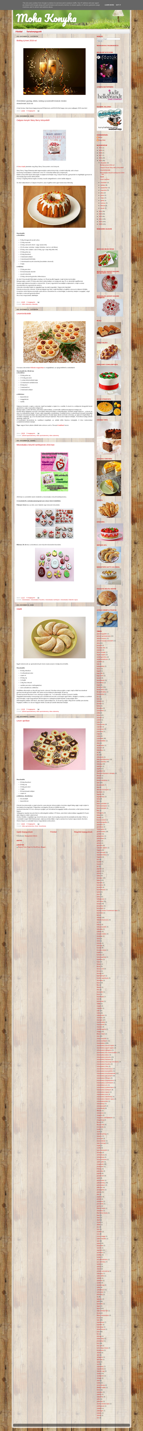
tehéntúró (100, 1294)
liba (98, 985)
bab (98, 664)
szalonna (99, 1280)
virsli (98, 1380)
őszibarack (100, 1166)
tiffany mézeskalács (103, 1315)
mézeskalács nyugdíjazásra (105, 1080)
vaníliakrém (100, 1376)
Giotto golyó (100, 829)
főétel (98, 815)
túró (98, 1343)
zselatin (99, 1413)
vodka (98, 1383)
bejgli (98, 685)
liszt (98, 999)
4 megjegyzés (31, 824)
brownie (99, 703)
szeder (99, 1282)
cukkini (99, 720)
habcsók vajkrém (102, 847)
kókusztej (100, 929)
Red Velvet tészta (102, 1213)
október (103, 185)
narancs (99, 1136)
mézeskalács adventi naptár (105, 1045)
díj (97, 752)
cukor (98, 722)
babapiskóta (100, 666)
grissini (99, 843)
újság (98, 1362)
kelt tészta (100, 901)
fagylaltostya (100, 796)
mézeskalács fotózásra (104, 1059)
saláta (98, 1243)
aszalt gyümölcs (102, 657)
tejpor (98, 1306)
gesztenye (100, 827)
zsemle (99, 1415)
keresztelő (100, 908)
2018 (100, 153)
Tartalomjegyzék (34, 32)
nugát (98, 1145)
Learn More (109, 5)
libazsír (99, 987)
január (102, 208)
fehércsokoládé (101, 808)
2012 (100, 216)
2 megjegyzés (31, 302)
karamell (99, 887)
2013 (100, 214)
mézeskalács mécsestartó (105, 1075)
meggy (99, 1031)
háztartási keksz (102, 854)
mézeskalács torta (102, 1094)
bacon (99, 668)
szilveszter (100, 1292)
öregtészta (100, 1164)
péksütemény (101, 1182)
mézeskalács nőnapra (103, 1078)
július (102, 193)
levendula (100, 980)
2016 (100, 158)
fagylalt (99, 794)
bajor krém (100, 675)
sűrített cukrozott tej (103, 1271)
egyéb (99, 768)
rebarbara (100, 1210)
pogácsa (99, 1196)
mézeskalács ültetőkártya (104, 1096)
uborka (99, 1352)
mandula (99, 1017)
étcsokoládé (100, 785)
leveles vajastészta (102, 978)
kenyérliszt (100, 906)
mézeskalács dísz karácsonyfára (107, 1052)
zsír (98, 1417)
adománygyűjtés (102, 633)
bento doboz (100, 689)
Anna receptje (101, 652)
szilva (98, 1287)
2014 (100, 211)
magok (99, 1006)
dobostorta (100, 757)
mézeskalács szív (102, 1085)
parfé (98, 1178)
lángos (99, 964)
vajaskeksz (100, 1366)
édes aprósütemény (42, 435)
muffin (99, 1129)
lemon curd (100, 968)
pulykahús (100, 1201)
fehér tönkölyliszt (102, 806)
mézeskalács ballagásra (104, 1050)
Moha (100, 137)
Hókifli (19, 609)
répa (98, 1215)
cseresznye (100, 729)
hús (98, 859)
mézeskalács (26, 599)
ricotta (99, 1222)
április (102, 200)
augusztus (103, 190)
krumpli (99, 947)
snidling (99, 1255)
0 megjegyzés (31, 111)
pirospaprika (100, 1189)
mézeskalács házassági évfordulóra (108, 1061)
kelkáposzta (100, 899)
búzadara (100, 708)
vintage (99, 1378)
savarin (99, 1248)
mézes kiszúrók (101, 1038)
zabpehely (100, 1396)
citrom (99, 715)
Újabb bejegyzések (25, 832)
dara (98, 743)
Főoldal (19, 32)
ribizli (98, 1220)
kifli (98, 915)
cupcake (99, 727)
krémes (99, 943)
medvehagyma (101, 1029)
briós (98, 699)
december (103, 163)
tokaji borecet (101, 1329)
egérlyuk (99, 766)
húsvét (99, 864)
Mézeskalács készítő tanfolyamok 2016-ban (35, 445)
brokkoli (99, 701)
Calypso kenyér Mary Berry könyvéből (33, 120)
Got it (118, 5)
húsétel (99, 861)
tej (97, 1296)
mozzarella (100, 1127)
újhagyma (100, 1357)
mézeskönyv (100, 1103)
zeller (98, 1399)
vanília (99, 1373)
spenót (99, 1266)
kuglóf (98, 952)
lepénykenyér (101, 975)
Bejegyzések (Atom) (31, 836)
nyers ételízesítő (102, 1150)
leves (98, 982)
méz (98, 1036)
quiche (99, 1206)
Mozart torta (100, 1124)
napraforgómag (101, 1134)
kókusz (99, 924)
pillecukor (100, 1187)
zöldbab (99, 1408)
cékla (98, 713)
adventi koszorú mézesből (105, 640)
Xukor (98, 1390)
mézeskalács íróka (102, 1066)
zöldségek (100, 1410)
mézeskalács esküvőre (104, 1057)
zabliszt (99, 1394)
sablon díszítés (101, 1238)
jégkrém (99, 868)
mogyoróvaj (100, 1120)
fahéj (98, 799)
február (102, 205)
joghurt (99, 871)
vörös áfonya (101, 1385)
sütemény (100, 1273)
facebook (99, 792)
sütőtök (99, 1278)
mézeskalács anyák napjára (105, 1048)
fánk (98, 801)
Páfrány (99, 1169)
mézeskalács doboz (103, 1055)
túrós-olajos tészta (102, 1348)
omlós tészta (101, 1155)
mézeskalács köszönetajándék (106, 1073)
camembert (100, 710)
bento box (100, 687)
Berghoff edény (101, 692)
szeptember (104, 187)
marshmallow (101, 1022)
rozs (98, 1229)
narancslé (100, 1138)
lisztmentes (100, 1001)
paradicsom (100, 1175)
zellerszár (100, 1401)
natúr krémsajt (101, 1143)
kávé (98, 894)
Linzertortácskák (24, 313)
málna (99, 1013)
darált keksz (100, 745)
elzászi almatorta (102, 780)
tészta (98, 1313)
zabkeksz (100, 1392)
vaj (98, 1364)
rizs (98, 1227)
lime (98, 989)
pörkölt (99, 1199)
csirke (98, 736)
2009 (100, 224)
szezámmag (100, 1285)
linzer (36, 826)
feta (98, 810)
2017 (100, 155)
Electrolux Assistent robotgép (106, 773)
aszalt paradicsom (102, 659)
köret (98, 938)
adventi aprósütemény (29, 435)
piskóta (99, 1192)
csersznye (100, 731)
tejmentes (100, 1303)
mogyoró (99, 1115)
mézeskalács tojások (103, 1092)
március (103, 203)
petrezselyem (101, 1185)
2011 (100, 219)
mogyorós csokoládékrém (105, 1117)
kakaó (98, 875)
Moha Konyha (46, 17)
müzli (98, 1131)
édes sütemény (26, 304)
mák (98, 1010)
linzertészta (42, 826)
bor (98, 696)
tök (98, 1334)
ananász (99, 650)
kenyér (99, 903)
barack (99, 678)
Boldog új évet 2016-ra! (27, 40)
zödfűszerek (100, 1406)
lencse (99, 971)
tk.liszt (99, 1317)
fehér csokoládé (102, 803)
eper (98, 782)
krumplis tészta (101, 950)
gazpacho (100, 824)
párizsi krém (100, 1180)
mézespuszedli (101, 1106)
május (102, 198)
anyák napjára (101, 654)
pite (98, 1194)
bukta (98, 706)
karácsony (100, 885)
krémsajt (99, 945)
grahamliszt (100, 838)
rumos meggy (101, 1236)
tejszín (99, 1308)
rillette (98, 1224)
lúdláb (98, 1003)
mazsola (99, 1027)
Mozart (99, 1122)
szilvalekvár (100, 1289)
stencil (99, 1269)
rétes (98, 1217)
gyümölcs (100, 845)
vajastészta (100, 1369)
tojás (98, 1320)
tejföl (98, 1301)
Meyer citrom (101, 1034)
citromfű (99, 717)
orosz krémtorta (102, 1159)
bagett (99, 671)
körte (98, 941)
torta (98, 1331)
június (102, 195)
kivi (98, 922)
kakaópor (100, 878)
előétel (99, 778)
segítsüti (99, 1250)
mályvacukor (101, 1015)
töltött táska (100, 1338)
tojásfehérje (100, 1322)
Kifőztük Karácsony (103, 920)
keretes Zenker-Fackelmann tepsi (107, 910)
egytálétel (100, 771)
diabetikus (100, 750)
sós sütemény (101, 1262)
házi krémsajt (101, 852)
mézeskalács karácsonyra (105, 1068)
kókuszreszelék (101, 927)
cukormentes (101, 724)
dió (98, 754)
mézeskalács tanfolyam (52, 599)
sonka (98, 1257)
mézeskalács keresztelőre (105, 1071)
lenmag (99, 973)
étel (98, 787)
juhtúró (99, 873)
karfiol (98, 892)
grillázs (99, 840)
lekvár (98, 966)
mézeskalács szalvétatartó (105, 1082)
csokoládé (100, 738)
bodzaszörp (100, 694)
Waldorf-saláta (101, 1387)
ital (98, 866)
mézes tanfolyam (102, 1041)
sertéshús (100, 1252)
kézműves (100, 913)
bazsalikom (100, 682)
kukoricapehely (101, 957)
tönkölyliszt (100, 1341)
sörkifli (99, 1264)
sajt (98, 1241)
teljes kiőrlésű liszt (102, 1310)
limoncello (100, 992)
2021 (100, 147)
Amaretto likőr (101, 647)
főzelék (99, 817)
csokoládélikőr (101, 740)
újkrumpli (99, 1359)
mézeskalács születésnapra (105, 1087)
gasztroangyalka (102, 822)
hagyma (99, 850)
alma (98, 643)
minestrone (100, 1113)
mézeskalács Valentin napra (69, 599)
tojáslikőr (99, 1324)
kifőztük (99, 917)
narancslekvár (101, 1141)
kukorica (99, 954)
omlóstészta (100, 1157)
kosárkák (99, 936)
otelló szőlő (100, 1162)
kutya (98, 961)
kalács (99, 880)
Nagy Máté (102, 140)
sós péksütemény (102, 1259)
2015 (100, 160)
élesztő (99, 775)
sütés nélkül (100, 1276)
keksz (98, 896)
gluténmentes (101, 831)
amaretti (99, 645)
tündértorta (100, 1350)
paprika (99, 1173)
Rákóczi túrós (101, 1208)
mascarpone (100, 1024)
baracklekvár (101, 680)
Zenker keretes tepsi (103, 1403)
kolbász (99, 931)
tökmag (99, 1336)
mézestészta (101, 1108)
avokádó (99, 661)
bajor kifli (99, 673)
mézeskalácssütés (102, 1101)
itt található (60, 425)
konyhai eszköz (101, 934)
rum (98, 1234)
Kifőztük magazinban (37, 367)
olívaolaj (99, 1152)
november (103, 182)
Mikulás (99, 1110)
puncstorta (100, 1203)
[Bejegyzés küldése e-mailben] (38, 111)
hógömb (99, 857)
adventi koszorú (102, 638)
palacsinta (100, 1171)
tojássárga (100, 1327)
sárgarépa (100, 1245)
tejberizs (99, 1299)
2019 (100, 150)
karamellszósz (101, 889)
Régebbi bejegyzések (83, 832)
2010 (100, 221)
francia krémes (101, 820)
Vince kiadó (21, 166)
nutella (99, 1148)
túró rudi (99, 1345)
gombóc (99, 834)
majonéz (99, 1008)
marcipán (100, 1020)
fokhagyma (100, 813)
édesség (34, 304)
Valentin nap (100, 1371)
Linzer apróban (23, 721)
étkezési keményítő (103, 789)
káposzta (99, 882)
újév (98, 1355)
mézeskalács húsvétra (38, 599)
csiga (98, 733)
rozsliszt (99, 1231)
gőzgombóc (100, 836)
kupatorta (100, 959)
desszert (99, 747)
